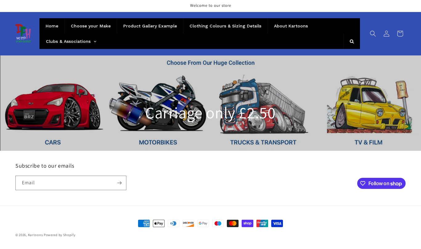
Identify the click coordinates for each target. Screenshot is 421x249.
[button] (373, 33)
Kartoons (35, 235)
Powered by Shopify (60, 235)
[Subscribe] (119, 183)
